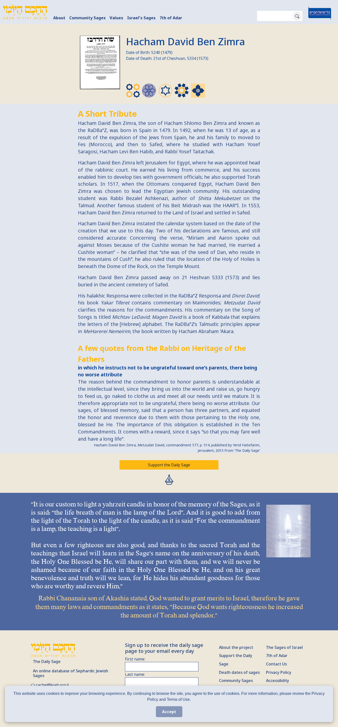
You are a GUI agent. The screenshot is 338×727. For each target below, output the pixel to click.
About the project (236, 647)
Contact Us (276, 664)
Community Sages (87, 18)
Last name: (135, 674)
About (59, 18)
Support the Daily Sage (169, 465)
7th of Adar (171, 18)
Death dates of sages (239, 672)
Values (116, 18)
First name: (135, 659)
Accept (169, 711)
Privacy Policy (278, 672)
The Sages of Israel (284, 647)
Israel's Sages (141, 18)
